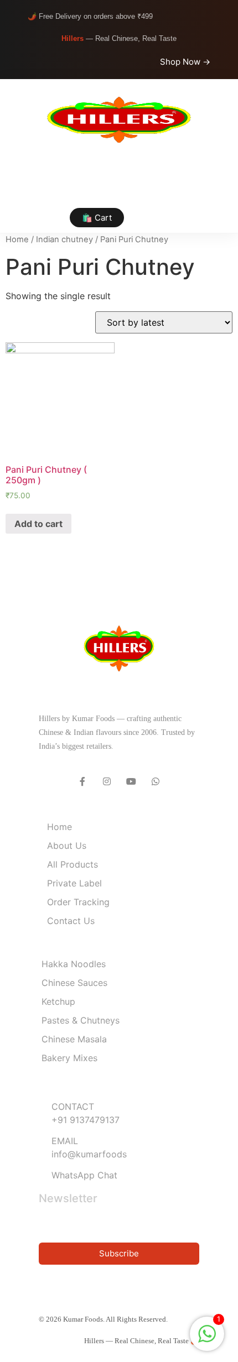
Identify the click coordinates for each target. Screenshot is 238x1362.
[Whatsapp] (155, 781)
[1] (207, 1339)
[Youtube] (131, 781)
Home (17, 239)
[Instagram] (107, 781)
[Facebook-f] (82, 781)
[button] (119, 182)
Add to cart (38, 523)
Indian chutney (64, 239)
